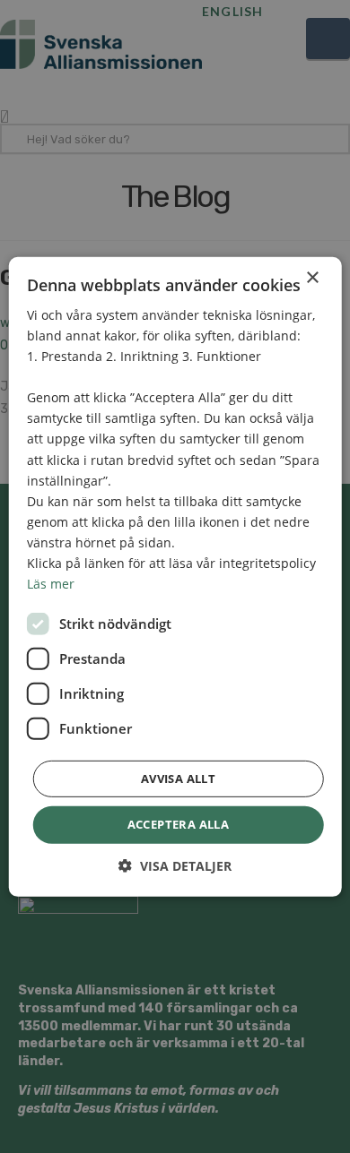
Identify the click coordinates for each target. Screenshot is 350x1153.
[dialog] (175, 576)
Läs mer (50, 583)
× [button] (312, 277)
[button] (175, 865)
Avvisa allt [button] (178, 778)
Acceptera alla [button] (178, 824)
